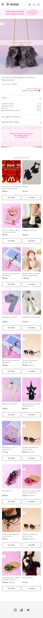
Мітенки (25, 186)
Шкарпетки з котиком (29, 230)
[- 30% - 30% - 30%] (31, 488)
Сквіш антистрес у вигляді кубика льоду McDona (11, 187)
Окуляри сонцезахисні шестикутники (30, 361)
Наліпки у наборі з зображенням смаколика (11, 231)
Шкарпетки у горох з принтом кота (9, 448)
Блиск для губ (7, 491)
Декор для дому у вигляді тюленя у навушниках (31, 274)
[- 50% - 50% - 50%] (31, 358)
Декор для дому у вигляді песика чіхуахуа (31, 405)
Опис (4, 98)
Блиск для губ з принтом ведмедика (10, 274)
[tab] (21, 97)
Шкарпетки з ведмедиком (31, 317)
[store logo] (12, 4)
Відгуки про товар (10, 122)
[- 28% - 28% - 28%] (31, 445)
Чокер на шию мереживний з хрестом (11, 535)
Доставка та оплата (11, 117)
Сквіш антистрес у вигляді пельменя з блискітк (31, 492)
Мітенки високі (27, 577)
